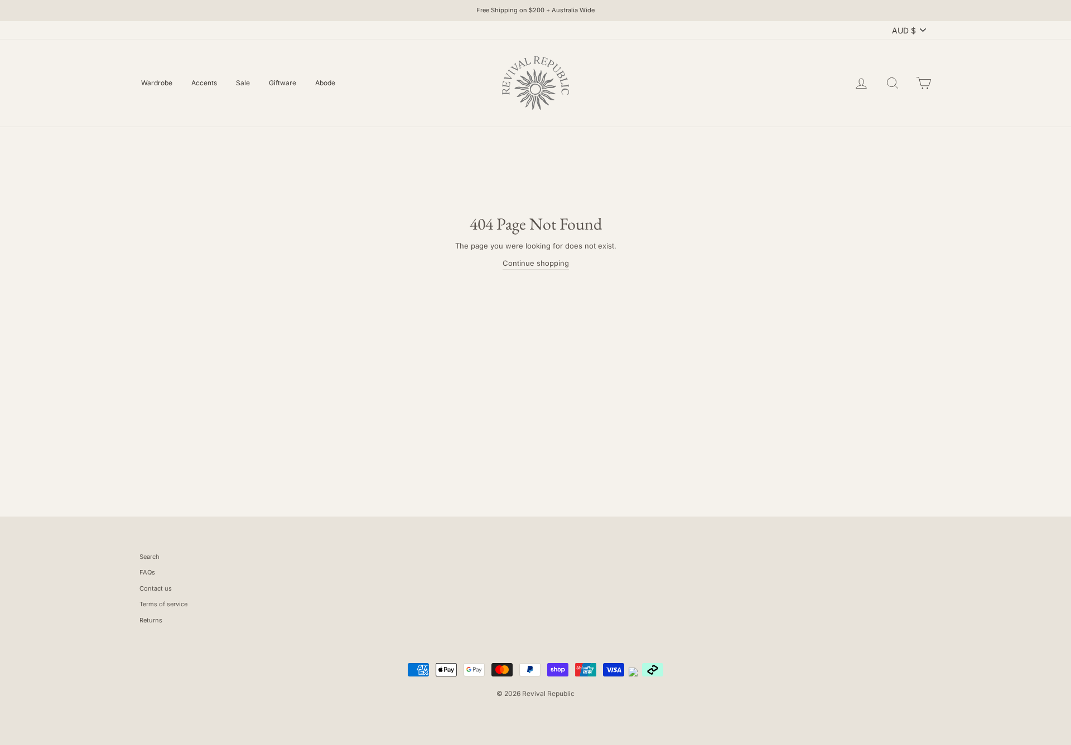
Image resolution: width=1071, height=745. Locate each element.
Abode (325, 83)
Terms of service (163, 604)
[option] (535, 11)
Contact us (155, 588)
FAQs (147, 572)
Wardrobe (156, 83)
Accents (204, 83)
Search (149, 557)
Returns (150, 620)
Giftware (282, 83)
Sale (243, 83)
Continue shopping (536, 263)
